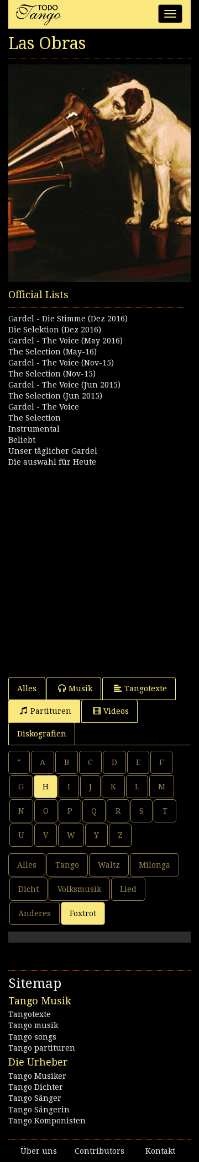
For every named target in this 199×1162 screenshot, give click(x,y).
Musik (80, 688)
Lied (128, 889)
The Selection (34, 417)
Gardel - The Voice (43, 406)
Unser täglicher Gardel (52, 450)
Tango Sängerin (39, 1109)
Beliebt (21, 439)
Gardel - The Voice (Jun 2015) (64, 384)
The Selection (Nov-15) (52, 373)
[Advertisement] (99, 566)
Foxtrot (83, 913)
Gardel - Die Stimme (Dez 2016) (68, 318)
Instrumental (34, 428)
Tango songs (32, 1036)
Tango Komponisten (47, 1120)
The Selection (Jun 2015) (55, 395)
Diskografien (41, 733)
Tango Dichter (35, 1087)
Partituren (50, 711)
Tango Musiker (37, 1076)
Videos (116, 711)
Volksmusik (79, 889)
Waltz (109, 864)
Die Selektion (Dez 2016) (54, 329)
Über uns (38, 1151)
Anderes (34, 913)
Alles (26, 688)
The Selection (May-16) (52, 351)
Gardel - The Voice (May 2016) (65, 340)
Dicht (28, 889)
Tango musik (33, 1025)
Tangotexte (145, 688)
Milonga (154, 864)
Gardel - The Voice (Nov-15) (61, 362)
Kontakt (160, 1151)
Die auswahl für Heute (52, 462)
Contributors (99, 1151)
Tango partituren (41, 1047)
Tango (67, 864)
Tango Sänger (34, 1098)
